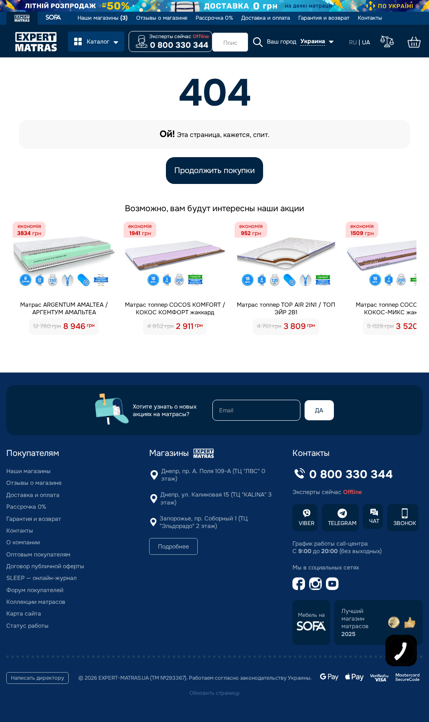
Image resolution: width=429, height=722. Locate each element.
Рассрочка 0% (214, 18)
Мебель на (311, 615)
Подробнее (173, 546)
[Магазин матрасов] (22, 19)
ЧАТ (374, 521)
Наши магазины (103, 18)
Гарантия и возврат (323, 18)
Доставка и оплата (265, 18)
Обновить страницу (214, 693)
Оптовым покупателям (38, 554)
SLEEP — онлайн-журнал (41, 578)
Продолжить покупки (214, 171)
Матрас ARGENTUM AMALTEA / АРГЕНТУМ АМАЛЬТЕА (64, 308)
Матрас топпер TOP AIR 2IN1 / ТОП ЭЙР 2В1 (286, 308)
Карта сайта (23, 613)
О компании (23, 542)
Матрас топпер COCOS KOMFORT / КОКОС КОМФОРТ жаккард (175, 308)
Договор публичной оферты (45, 566)
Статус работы (27, 625)
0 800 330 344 (179, 45)
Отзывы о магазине (161, 18)
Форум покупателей (34, 590)
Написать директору (37, 678)
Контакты (370, 18)
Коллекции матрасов (35, 602)
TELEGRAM (342, 523)
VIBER (307, 523)
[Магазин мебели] (53, 18)
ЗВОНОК (404, 523)
